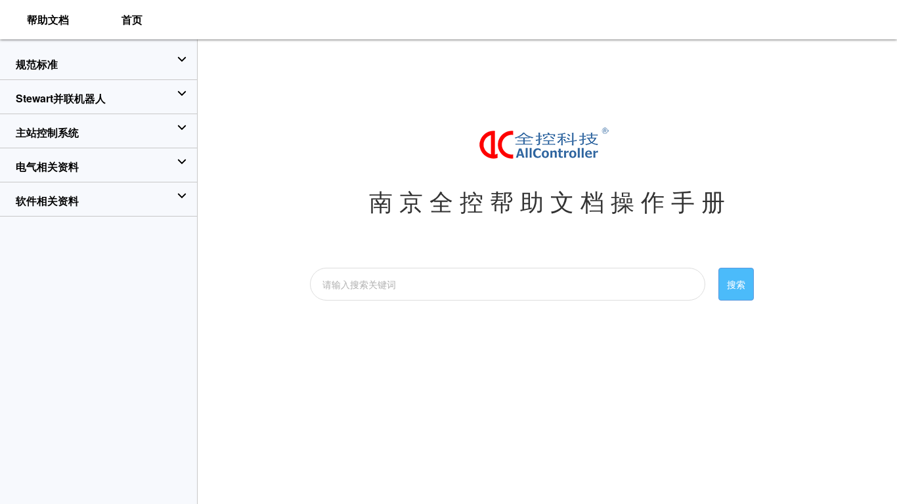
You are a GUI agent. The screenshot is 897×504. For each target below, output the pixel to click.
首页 (131, 19)
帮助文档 (48, 19)
